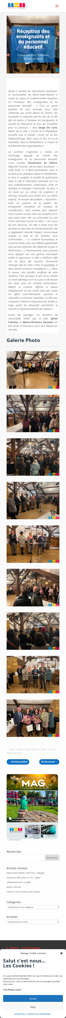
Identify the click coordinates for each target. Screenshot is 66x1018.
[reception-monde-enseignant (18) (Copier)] (33, 649)
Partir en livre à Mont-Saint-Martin (23, 891)
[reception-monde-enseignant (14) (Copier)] (33, 562)
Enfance (28, 58)
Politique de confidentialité (38, 1013)
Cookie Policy (20, 1013)
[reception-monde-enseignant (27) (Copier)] (33, 693)
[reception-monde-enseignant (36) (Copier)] (33, 736)
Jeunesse (37, 58)
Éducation (43, 55)
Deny (33, 1006)
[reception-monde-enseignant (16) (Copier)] (33, 606)
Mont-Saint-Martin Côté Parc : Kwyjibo (26, 872)
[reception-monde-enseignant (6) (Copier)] (33, 432)
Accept (33, 998)
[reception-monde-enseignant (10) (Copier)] (33, 519)
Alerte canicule (14, 886)
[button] (61, 953)
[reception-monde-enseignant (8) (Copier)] (33, 475)
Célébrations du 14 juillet (19, 882)
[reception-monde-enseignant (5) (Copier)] (33, 388)
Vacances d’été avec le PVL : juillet (23, 877)
